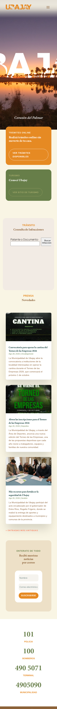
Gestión (24, 498)
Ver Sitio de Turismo (26, 192)
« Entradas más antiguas (22, 530)
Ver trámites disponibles (21, 155)
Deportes (25, 426)
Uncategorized (27, 354)
